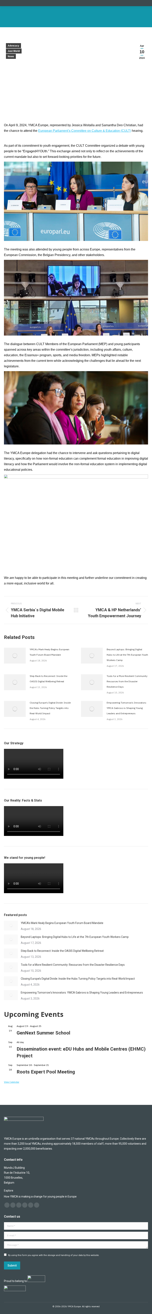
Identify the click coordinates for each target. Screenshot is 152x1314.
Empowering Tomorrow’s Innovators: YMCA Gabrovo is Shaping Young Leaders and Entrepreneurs (127, 708)
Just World (14, 51)
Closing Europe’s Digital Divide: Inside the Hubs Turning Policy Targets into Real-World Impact (50, 708)
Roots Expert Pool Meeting (46, 1072)
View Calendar (11, 1081)
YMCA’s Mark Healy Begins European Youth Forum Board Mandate (49, 652)
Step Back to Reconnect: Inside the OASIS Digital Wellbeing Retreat (48, 678)
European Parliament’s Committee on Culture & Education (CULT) (84, 130)
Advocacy (13, 45)
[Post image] (15, 656)
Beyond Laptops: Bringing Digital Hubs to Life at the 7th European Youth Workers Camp (127, 655)
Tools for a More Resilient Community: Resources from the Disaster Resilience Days (127, 681)
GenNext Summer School (43, 1033)
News (11, 56)
